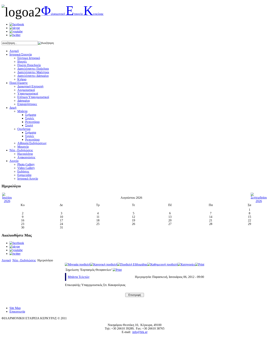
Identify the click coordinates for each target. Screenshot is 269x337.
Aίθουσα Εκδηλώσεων (31, 143)
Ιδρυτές (22, 61)
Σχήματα (30, 114)
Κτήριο (21, 79)
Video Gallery (26, 168)
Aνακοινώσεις (26, 157)
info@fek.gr (139, 332)
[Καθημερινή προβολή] (162, 264)
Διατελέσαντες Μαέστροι (33, 72)
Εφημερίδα (24, 175)
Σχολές (29, 118)
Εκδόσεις (23, 171)
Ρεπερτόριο (32, 121)
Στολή (29, 125)
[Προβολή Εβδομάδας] (132, 264)
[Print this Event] (117, 269)
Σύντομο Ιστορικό (28, 58)
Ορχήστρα (23, 129)
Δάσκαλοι (23, 100)
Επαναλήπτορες (27, 104)
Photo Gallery (26, 164)
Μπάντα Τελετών (78, 277)
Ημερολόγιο (25, 153)
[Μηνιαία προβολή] (77, 264)
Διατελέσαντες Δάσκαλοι (33, 75)
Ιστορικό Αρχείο (27, 178)
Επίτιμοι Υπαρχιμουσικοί (33, 97)
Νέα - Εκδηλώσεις (24, 260)
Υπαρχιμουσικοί (27, 93)
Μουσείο (23, 146)
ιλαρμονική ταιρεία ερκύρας (72, 14)
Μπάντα (22, 111)
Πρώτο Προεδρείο (29, 65)
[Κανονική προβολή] (103, 264)
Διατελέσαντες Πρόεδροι (33, 68)
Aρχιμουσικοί (26, 90)
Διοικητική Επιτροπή (30, 86)
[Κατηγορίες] (186, 264)
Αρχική (6, 260)
